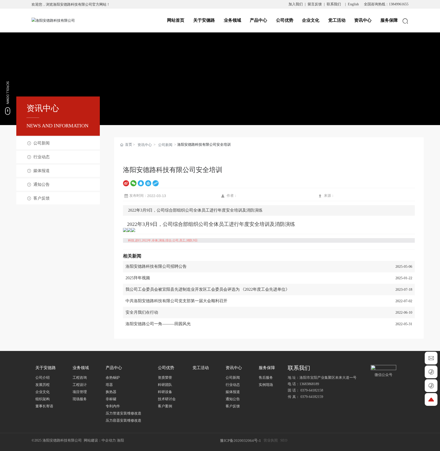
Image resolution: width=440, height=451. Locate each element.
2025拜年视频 (138, 278)
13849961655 (398, 4)
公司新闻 (165, 145)
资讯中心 (145, 145)
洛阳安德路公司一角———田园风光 (158, 324)
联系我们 (334, 4)
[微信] (133, 183)
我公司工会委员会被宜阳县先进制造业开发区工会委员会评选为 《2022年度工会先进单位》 (208, 289)
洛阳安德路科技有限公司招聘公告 (156, 266)
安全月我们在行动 (142, 312)
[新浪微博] (126, 183)
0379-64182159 (311, 397)
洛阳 (120, 440)
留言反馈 (315, 4)
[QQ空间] (148, 183)
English (353, 4)
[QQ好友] (141, 183)
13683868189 (309, 384)
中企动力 (109, 440)
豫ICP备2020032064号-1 (240, 440)
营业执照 (271, 440)
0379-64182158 (312, 390)
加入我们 (295, 4)
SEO (283, 440)
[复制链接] (156, 183)
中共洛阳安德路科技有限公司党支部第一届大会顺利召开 (176, 301)
